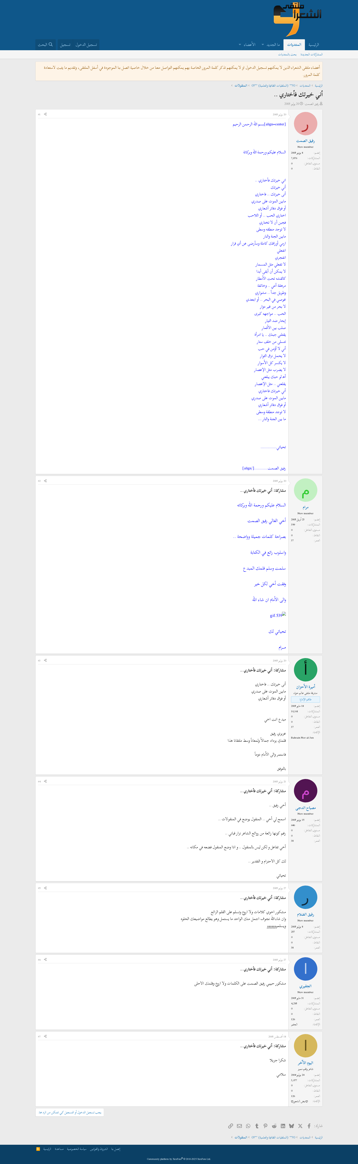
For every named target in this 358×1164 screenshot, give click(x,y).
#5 (39, 888)
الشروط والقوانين (99, 1149)
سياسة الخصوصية (76, 1149)
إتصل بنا (115, 1149)
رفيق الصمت (312, 104)
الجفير (294, 1024)
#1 (39, 114)
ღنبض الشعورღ (299, 1101)
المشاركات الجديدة (312, 54)
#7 (39, 1036)
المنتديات (294, 45)
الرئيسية (314, 45)
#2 (39, 481)
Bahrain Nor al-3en (302, 737)
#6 (39, 960)
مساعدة (59, 1149)
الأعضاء (249, 45)
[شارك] (45, 114)
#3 (39, 660)
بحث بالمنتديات (287, 54)
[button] (262, 44)
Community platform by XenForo (179, 1159)
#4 (39, 781)
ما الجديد (273, 45)
